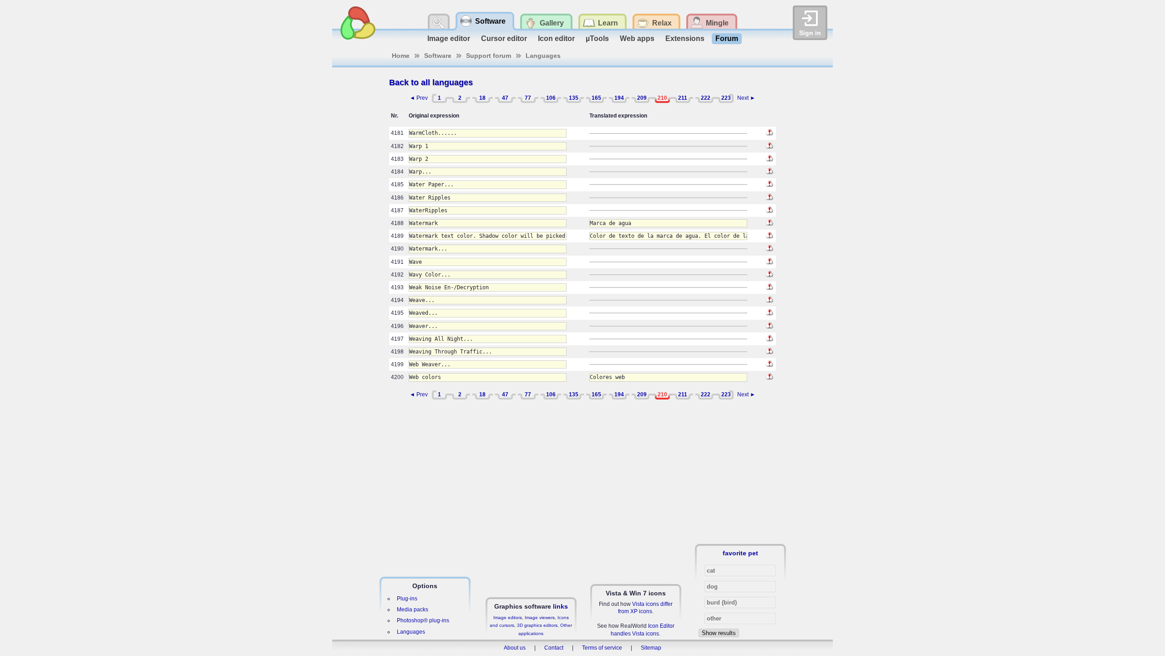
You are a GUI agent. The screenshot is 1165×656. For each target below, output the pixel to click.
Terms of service (602, 648)
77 (528, 98)
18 (482, 98)
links (560, 606)
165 (596, 98)
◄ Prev (419, 98)
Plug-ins (407, 598)
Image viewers (540, 617)
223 (726, 98)
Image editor (448, 38)
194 (619, 98)
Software (437, 55)
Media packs (412, 609)
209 (642, 98)
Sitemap (651, 648)
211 (682, 98)
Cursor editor (504, 38)
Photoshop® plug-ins (423, 620)
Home (401, 55)
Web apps (637, 38)
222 (705, 98)
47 (505, 98)
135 (573, 98)
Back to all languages (431, 82)
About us (515, 648)
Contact (553, 648)
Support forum (488, 55)
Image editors (507, 617)
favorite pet (740, 553)
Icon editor (556, 38)
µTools (597, 38)
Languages (543, 55)
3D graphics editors (537, 625)
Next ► (746, 98)
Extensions (684, 38)
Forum (726, 38)
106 (551, 98)
